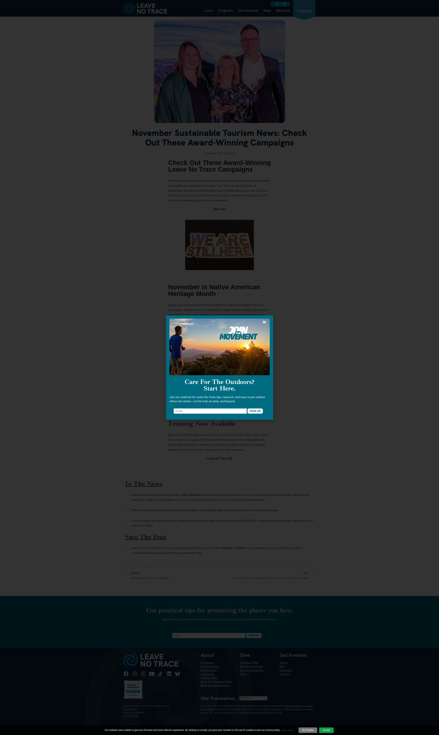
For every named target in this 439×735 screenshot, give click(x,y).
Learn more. (287, 730)
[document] (219, 367)
